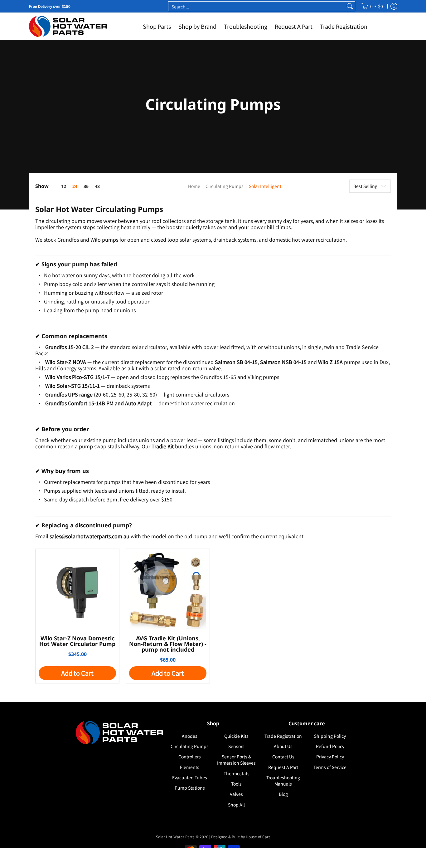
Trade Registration (283, 736)
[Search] (350, 6)
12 (63, 186)
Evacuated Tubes (189, 777)
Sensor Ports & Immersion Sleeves (236, 759)
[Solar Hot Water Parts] (68, 26)
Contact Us (283, 756)
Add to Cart (77, 673)
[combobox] (256, 6)
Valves (236, 794)
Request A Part (283, 767)
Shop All (236, 804)
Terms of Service (329, 767)
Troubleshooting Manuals (283, 780)
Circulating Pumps (225, 186)
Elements (189, 767)
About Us (283, 746)
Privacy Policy (330, 756)
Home (194, 186)
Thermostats (236, 773)
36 (86, 186)
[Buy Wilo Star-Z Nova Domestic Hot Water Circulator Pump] (77, 590)
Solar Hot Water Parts (175, 836)
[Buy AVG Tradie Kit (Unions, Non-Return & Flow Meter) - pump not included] (167, 590)
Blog (283, 794)
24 (74, 186)
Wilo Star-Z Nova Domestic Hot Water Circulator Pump (77, 641)
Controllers (189, 756)
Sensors (236, 746)
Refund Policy (330, 746)
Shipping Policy (330, 736)
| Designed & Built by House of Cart (239, 836)
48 (97, 186)
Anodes (189, 736)
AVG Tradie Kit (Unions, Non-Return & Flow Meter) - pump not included (167, 643)
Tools (236, 784)
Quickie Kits (236, 736)
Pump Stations (190, 788)
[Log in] (394, 6)
